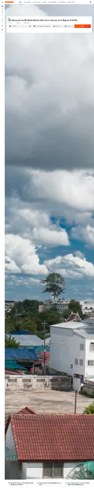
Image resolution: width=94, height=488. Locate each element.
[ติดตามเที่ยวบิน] (2, 21)
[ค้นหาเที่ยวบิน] (2, 6)
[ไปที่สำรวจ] (2, 19)
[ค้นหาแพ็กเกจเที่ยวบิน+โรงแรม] (2, 15)
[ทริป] (2, 25)
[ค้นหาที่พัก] (2, 9)
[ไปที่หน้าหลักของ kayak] (9, 2)
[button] (2, 2)
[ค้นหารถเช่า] (2, 12)
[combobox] (11, 23)
